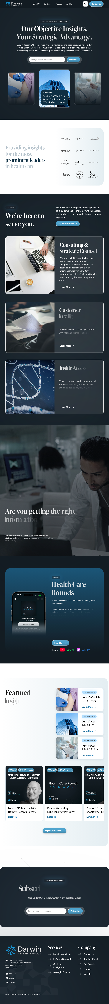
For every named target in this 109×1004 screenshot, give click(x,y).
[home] (13, 4)
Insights (69, 4)
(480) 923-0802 (11, 968)
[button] (48, 4)
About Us (36, 4)
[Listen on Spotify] (71, 650)
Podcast (59, 4)
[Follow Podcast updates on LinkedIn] (86, 650)
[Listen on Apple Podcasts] (78, 650)
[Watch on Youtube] (62, 650)
